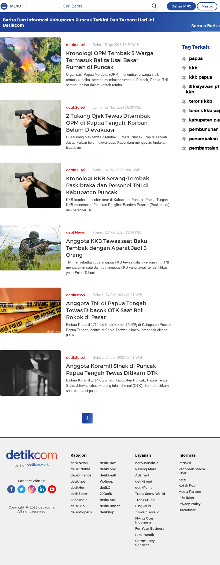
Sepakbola (79, 500)
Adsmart (142, 475)
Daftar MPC (181, 6)
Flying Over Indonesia (144, 520)
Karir (182, 479)
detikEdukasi (81, 469)
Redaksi (184, 463)
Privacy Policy (189, 504)
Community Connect (145, 543)
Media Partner (189, 492)
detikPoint (143, 488)
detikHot (78, 488)
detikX (105, 488)
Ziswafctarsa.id (147, 512)
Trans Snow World (150, 494)
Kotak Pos (186, 485)
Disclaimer (187, 510)
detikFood (108, 469)
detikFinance (81, 475)
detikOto (78, 506)
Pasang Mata (145, 469)
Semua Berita (205, 25)
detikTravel (109, 463)
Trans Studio (145, 500)
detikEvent (143, 481)
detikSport (79, 494)
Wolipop (106, 481)
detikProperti (81, 512)
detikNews (79, 463)
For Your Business (149, 528)
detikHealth (109, 475)
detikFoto (107, 500)
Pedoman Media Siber (191, 471)
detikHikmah (110, 506)
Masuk (207, 6)
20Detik (106, 494)
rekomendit (144, 535)
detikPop (107, 512)
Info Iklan (186, 498)
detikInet (78, 481)
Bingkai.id (143, 506)
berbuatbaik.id (147, 463)
